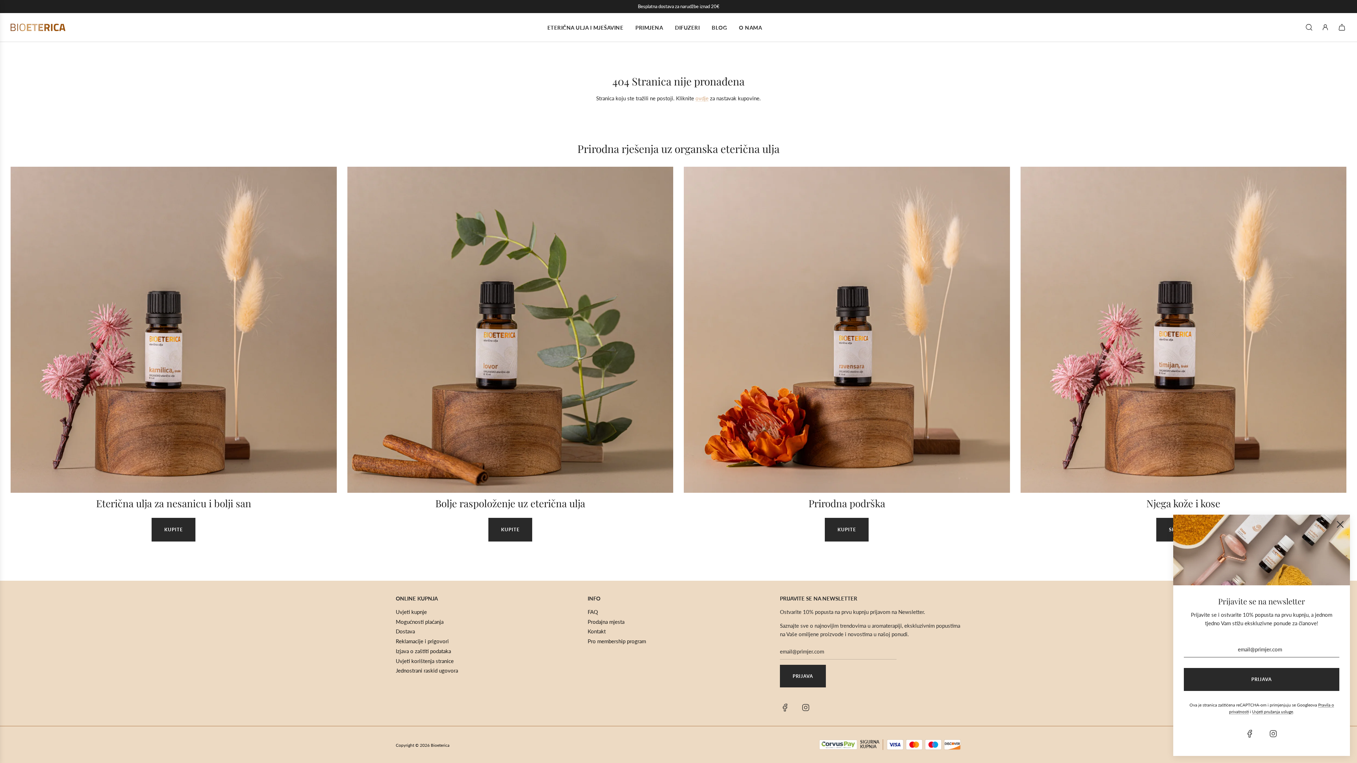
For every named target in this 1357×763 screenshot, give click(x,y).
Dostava (405, 631)
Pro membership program (617, 641)
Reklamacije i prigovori (422, 641)
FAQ (593, 612)
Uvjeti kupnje (411, 612)
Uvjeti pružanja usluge (1272, 711)
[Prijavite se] (1325, 27)
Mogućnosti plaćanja (419, 622)
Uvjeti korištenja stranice (425, 661)
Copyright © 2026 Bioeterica (423, 745)
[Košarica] (1343, 27)
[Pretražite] (1309, 27)
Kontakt (597, 631)
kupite (173, 529)
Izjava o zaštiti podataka (423, 651)
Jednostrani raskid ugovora (427, 670)
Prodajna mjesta (606, 622)
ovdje (702, 98)
